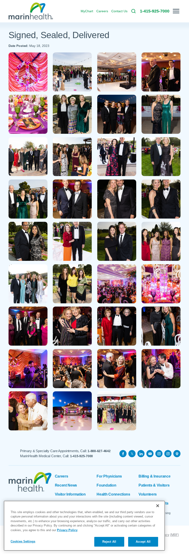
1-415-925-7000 (81, 456)
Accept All (143, 541)
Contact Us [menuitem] (119, 11)
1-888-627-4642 (99, 451)
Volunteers (148, 494)
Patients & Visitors (154, 485)
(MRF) (174, 535)
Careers (61, 476)
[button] (176, 11)
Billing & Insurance (154, 476)
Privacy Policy (67, 530)
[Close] (158, 506)
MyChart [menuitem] (87, 11)
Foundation (106, 485)
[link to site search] (133, 11)
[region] (84, 526)
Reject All (109, 541)
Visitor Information (70, 494)
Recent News (66, 485)
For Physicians (109, 476)
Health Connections (113, 494)
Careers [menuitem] (102, 11)
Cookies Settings (23, 541)
